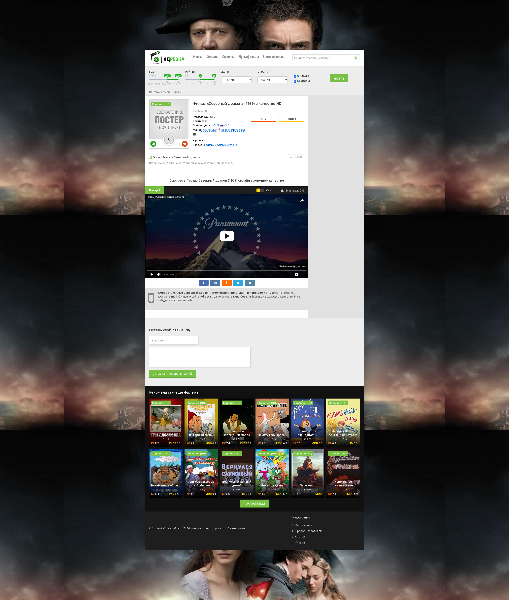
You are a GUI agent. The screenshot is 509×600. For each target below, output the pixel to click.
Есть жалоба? (295, 190)
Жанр (225, 71)
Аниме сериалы (273, 56)
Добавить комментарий (172, 374)
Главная (300, 542)
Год (151, 71)
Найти (339, 78)
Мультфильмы (249, 56)
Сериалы (228, 56)
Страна (262, 71)
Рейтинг (191, 71)
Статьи (300, 537)
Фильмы (212, 56)
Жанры (198, 56)
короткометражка (233, 129)
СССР (216, 125)
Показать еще (254, 503)
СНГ (226, 125)
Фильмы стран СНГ (229, 145)
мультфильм (209, 129)
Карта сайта (303, 525)
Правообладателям (308, 531)
